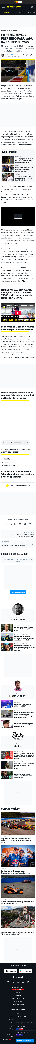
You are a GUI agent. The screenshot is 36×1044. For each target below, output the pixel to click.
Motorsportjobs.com (18, 998)
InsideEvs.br (18, 992)
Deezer (7, 462)
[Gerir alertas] (30, 524)
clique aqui (18, 474)
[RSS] (28, 982)
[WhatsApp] (15, 524)
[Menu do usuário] (32, 7)
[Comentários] (32, 55)
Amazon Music (9, 465)
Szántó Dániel (9, 54)
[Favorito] (27, 55)
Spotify (7, 459)
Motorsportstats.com (18, 1004)
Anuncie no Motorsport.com (18, 1016)
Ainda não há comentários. (18, 560)
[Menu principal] (3, 6)
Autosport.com (18, 1001)
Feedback (18, 1013)
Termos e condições (11, 1034)
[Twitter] (11, 524)
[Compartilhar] (23, 55)
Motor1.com (18, 995)
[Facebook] (6, 524)
